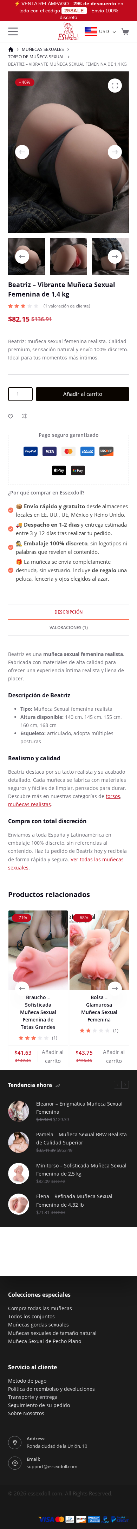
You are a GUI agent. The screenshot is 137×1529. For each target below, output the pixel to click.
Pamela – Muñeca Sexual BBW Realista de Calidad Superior (81, 1138)
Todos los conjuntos (31, 1316)
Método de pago (27, 1380)
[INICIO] (10, 49)
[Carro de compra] (125, 31)
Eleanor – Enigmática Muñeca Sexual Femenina (79, 1107)
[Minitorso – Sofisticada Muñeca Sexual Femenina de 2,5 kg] (18, 1173)
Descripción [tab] (68, 612)
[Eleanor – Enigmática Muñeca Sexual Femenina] (18, 1111)
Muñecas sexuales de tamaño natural (52, 1333)
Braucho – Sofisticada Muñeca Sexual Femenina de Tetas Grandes (38, 1012)
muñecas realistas (29, 804)
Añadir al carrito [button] (53, 1056)
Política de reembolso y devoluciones (51, 1389)
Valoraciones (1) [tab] (69, 628)
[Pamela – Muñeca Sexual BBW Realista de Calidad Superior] (18, 1142)
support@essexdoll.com (52, 1466)
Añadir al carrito (82, 393)
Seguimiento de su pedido (39, 1405)
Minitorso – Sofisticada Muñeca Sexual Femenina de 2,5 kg (81, 1169)
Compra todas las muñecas (40, 1308)
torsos (113, 796)
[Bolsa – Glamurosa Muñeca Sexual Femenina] (99, 950)
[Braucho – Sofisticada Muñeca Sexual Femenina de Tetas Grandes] (37, 950)
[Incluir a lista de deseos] (10, 416)
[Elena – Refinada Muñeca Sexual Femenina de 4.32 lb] (18, 1204)
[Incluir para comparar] (24, 416)
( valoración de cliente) (67, 306)
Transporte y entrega (33, 1397)
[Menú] (13, 31)
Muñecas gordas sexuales (38, 1324)
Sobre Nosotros (26, 1413)
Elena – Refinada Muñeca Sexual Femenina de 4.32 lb (74, 1200)
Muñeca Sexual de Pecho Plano (44, 1341)
